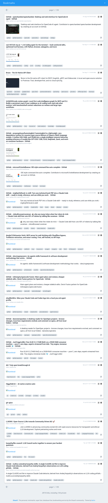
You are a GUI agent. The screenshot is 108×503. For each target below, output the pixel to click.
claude (26, 312)
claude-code (33, 480)
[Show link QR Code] (100, 37)
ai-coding (37, 65)
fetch (65, 249)
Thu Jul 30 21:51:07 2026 (89, 101)
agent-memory (54, 312)
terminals (42, 186)
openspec (26, 335)
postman (23, 94)
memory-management (49, 160)
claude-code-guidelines (45, 480)
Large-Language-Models (69, 160)
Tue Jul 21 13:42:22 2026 (89, 193)
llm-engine (33, 358)
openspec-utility (36, 335)
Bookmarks (9, 2)
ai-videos (35, 395)
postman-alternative (45, 91)
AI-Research (72, 249)
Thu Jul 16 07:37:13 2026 (89, 276)
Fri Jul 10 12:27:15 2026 (89, 402)
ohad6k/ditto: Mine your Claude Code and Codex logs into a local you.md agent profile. (36, 299)
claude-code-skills (58, 480)
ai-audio (43, 395)
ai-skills (26, 207)
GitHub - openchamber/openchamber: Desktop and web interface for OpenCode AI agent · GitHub (37, 18)
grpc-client (35, 91)
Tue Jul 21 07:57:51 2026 (89, 214)
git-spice (9, 403)
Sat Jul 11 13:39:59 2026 (89, 365)
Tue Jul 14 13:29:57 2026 (89, 318)
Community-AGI (28, 433)
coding (26, 65)
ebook (52, 207)
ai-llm (58, 160)
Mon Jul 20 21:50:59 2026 (89, 235)
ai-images (28, 395)
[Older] (6, 10)
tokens (33, 228)
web (60, 249)
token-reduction (41, 228)
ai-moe (26, 160)
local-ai (40, 358)
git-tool (13, 414)
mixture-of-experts (35, 160)
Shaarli (15, 500)
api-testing (56, 91)
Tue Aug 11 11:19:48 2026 (89, 44)
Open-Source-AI (11, 377)
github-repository (17, 38)
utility (18, 414)
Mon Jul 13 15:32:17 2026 (89, 342)
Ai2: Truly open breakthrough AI (18, 365)
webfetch (26, 249)
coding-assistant (57, 65)
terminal (35, 186)
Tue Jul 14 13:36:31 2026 (89, 298)
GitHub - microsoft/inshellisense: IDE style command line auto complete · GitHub (36, 167)
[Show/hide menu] (104, 3)
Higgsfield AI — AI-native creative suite (20, 384)
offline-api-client (82, 91)
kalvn (93, 500)
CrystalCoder (71, 433)
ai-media (21, 395)
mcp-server (32, 126)
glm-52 (26, 358)
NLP (78, 433)
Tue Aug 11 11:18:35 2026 (89, 72)
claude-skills (34, 207)
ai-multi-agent (46, 291)
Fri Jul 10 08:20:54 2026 (89, 421)
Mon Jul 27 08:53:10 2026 (89, 133)
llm (18, 377)
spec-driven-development (47, 270)
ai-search (80, 249)
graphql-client (26, 91)
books (46, 207)
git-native (72, 91)
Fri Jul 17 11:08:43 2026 (89, 256)
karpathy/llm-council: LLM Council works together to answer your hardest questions (34, 444)
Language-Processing (87, 433)
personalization (44, 312)
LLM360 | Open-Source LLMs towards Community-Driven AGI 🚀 (30, 421)
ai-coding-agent (47, 65)
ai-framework (27, 270)
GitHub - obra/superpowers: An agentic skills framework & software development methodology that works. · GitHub (37, 257)
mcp (25, 126)
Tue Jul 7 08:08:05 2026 (89, 463)
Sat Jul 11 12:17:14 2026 (89, 383)
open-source (64, 91)
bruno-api (91, 91)
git (7, 414)
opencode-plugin (36, 291)
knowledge (51, 126)
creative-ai (13, 395)
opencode (26, 38)
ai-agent (47, 249)
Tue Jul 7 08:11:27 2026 (89, 443)
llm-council (31, 457)
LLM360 (9, 433)
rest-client (17, 91)
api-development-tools (13, 94)
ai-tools (66, 207)
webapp (53, 38)
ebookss (59, 207)
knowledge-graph (60, 126)
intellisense (27, 186)
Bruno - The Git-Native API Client (18, 73)
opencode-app (44, 38)
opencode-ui (35, 38)
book (41, 207)
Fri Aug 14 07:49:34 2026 (89, 16)
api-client (9, 91)
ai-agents (54, 249)
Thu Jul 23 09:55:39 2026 (89, 167)
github (8, 38)
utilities (25, 414)
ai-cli (31, 65)
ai (7, 395)
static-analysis (42, 126)
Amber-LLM (62, 433)
